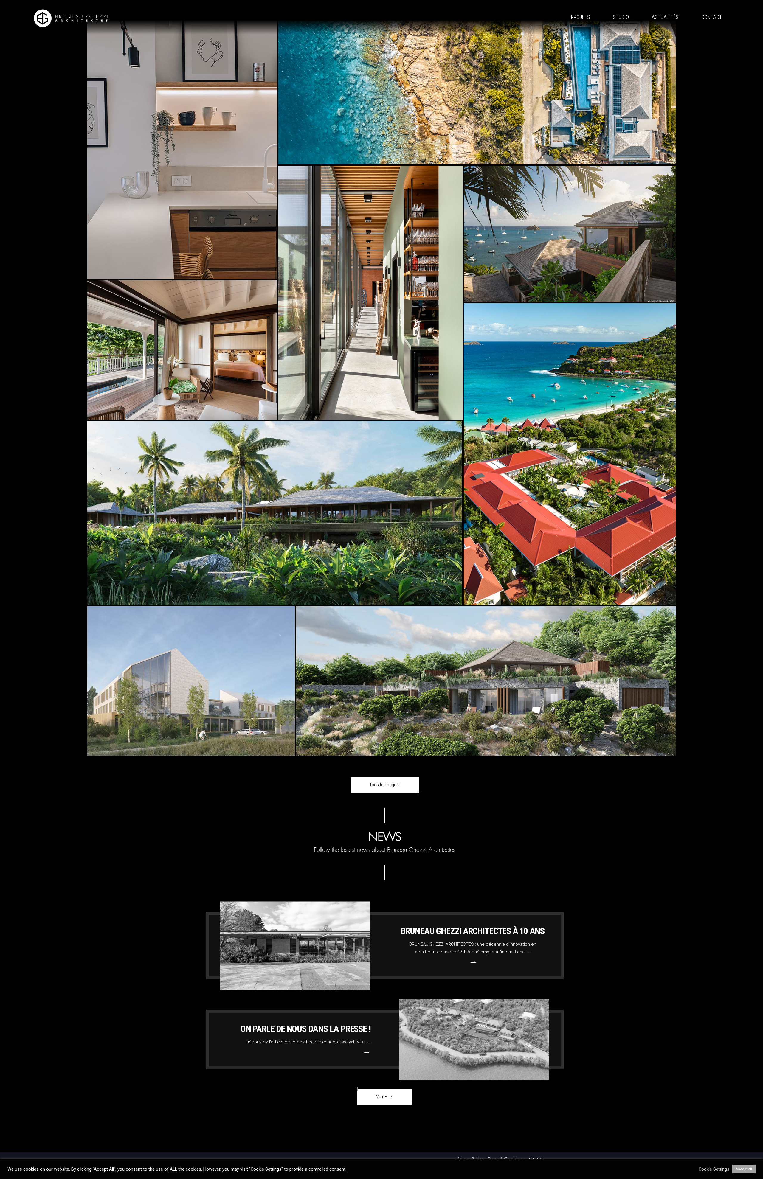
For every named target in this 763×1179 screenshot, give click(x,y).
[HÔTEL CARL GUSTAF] (182, 418)
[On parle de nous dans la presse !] (474, 1039)
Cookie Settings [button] (714, 1169)
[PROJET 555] (486, 754)
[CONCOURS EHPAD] (191, 754)
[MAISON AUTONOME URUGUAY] (370, 418)
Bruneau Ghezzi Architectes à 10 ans (473, 931)
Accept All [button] (744, 1169)
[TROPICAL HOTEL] (570, 603)
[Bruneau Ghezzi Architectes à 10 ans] (295, 945)
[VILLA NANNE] (570, 300)
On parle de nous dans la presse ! (305, 1028)
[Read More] (472, 962)
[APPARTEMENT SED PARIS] (182, 277)
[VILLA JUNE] (477, 163)
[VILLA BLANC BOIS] (274, 603)
